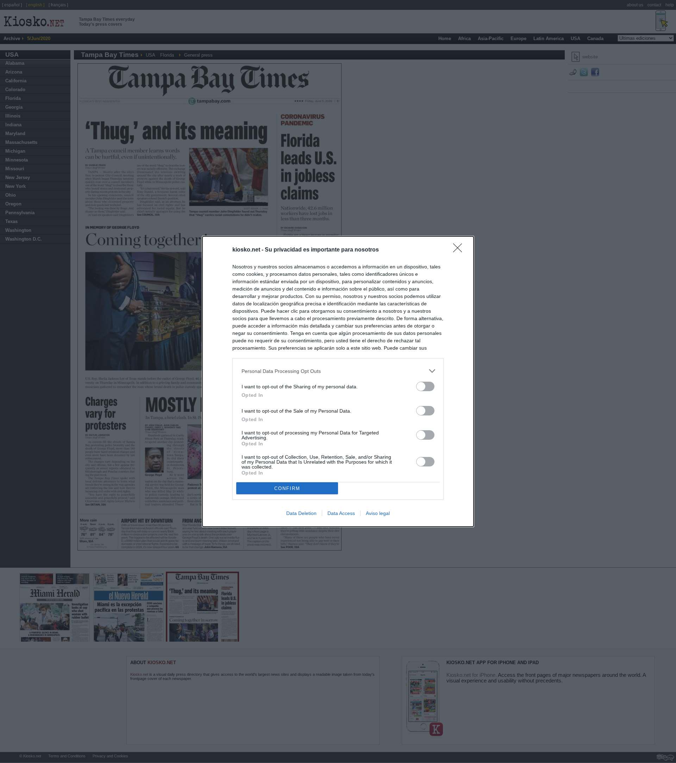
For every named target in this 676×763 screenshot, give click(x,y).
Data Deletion (301, 513)
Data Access (341, 513)
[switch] (425, 386)
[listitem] (338, 371)
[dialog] (338, 381)
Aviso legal (378, 513)
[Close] (460, 250)
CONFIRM (287, 488)
